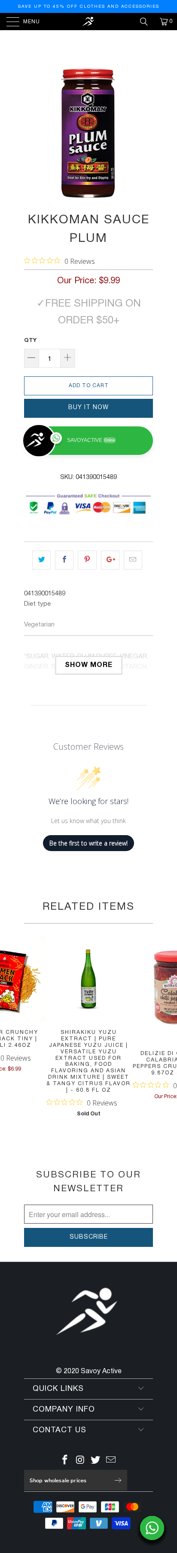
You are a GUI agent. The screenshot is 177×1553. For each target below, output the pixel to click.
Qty (30, 340)
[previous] (32, 133)
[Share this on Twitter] (41, 560)
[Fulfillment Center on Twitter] (95, 1461)
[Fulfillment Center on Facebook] (65, 1461)
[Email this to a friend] (133, 560)
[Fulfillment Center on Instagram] (80, 1461)
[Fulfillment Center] (88, 21)
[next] (144, 133)
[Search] (147, 21)
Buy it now (88, 407)
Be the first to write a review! (88, 843)
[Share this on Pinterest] (87, 560)
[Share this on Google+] (110, 560)
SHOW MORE (89, 665)
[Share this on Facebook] (64, 560)
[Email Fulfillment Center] (111, 1461)
